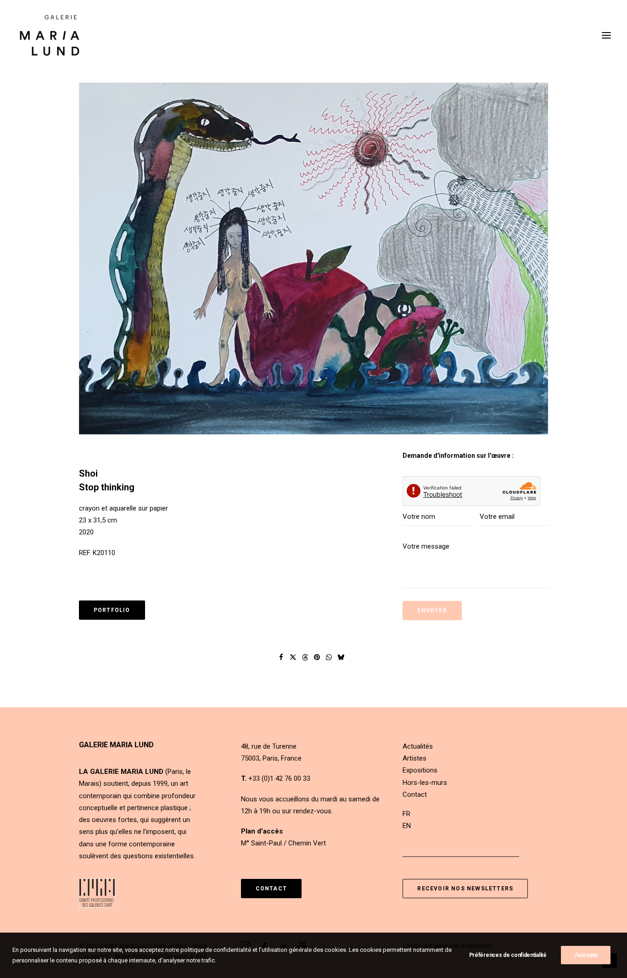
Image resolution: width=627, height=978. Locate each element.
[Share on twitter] (293, 657)
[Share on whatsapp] (329, 657)
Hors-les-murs (425, 782)
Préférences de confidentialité (508, 955)
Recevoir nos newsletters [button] (465, 888)
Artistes (414, 758)
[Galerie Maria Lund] (49, 35)
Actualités (418, 746)
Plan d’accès (262, 831)
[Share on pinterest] (317, 657)
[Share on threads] (305, 657)
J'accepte (585, 955)
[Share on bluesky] (341, 657)
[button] (313, 259)
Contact (415, 794)
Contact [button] (271, 888)
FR (406, 814)
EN (407, 826)
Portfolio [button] (112, 610)
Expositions (420, 770)
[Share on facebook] (281, 657)
